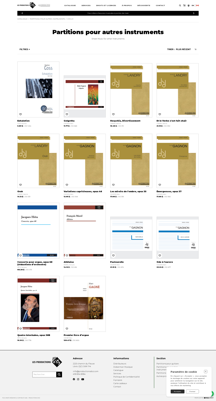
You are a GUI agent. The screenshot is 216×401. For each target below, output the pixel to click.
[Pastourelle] (131, 236)
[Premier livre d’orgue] (85, 308)
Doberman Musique (123, 367)
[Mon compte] (188, 5)
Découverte (143, 5)
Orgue (70, 19)
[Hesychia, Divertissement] (131, 94)
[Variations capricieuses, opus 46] (85, 164)
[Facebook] (74, 379)
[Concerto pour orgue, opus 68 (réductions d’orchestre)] (38, 236)
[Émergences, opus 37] (178, 164)
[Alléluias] (85, 236)
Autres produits (163, 376)
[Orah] (38, 164)
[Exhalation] (38, 94)
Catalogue (70, 5)
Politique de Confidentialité (126, 377)
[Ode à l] (178, 236)
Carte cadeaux (120, 383)
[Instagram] (78, 379)
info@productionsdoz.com (85, 371)
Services (86, 5)
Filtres (24, 49)
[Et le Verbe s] (178, 94)
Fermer (192, 391)
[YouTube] (82, 379)
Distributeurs (119, 364)
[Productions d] (47, 362)
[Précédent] (22, 13)
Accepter (177, 391)
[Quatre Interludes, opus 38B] (38, 308)
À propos (127, 5)
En (193, 5)
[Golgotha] (85, 94)
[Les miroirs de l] (131, 164)
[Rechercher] (59, 374)
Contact (160, 5)
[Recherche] (180, 5)
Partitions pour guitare (167, 364)
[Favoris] (20, 114)
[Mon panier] (184, 5)
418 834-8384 (79, 374)
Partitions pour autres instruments (47, 19)
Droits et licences (106, 5)
